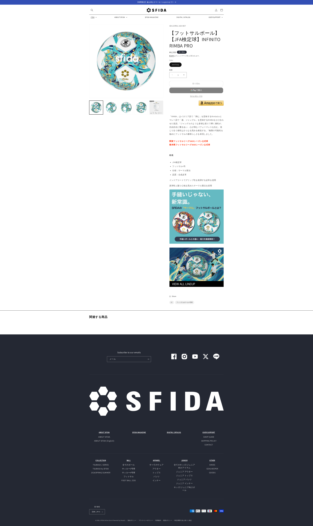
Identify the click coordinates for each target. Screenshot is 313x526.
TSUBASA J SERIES (101, 465)
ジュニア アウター (184, 471)
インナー (156, 480)
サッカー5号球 (128, 468)
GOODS (212, 472)
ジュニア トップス (184, 475)
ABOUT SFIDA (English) (104, 441)
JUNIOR (184, 460)
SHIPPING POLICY (208, 441)
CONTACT (209, 444)
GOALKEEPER (212, 468)
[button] (92, 10)
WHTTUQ (176, 65)
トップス (156, 472)
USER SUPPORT (208, 432)
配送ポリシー (167, 520)
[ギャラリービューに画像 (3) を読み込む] (126, 107)
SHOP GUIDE (208, 437)
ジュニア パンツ (184, 479)
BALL (129, 460)
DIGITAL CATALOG (174, 432)
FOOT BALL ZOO (128, 480)
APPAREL (156, 460)
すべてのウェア (156, 465)
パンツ (156, 476)
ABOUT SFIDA (104, 432)
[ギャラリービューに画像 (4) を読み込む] (141, 107)
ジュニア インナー (184, 483)
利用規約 (158, 520)
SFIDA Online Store (106, 520)
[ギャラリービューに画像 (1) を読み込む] (96, 107)
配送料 (171, 56)
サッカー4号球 (128, 472)
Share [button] (174, 296)
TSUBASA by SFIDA (101, 468)
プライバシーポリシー (146, 520)
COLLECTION (100, 460)
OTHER (212, 460)
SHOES (212, 465)
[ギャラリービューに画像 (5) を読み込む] (156, 107)
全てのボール (129, 465)
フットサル (129, 476)
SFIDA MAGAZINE (139, 432)
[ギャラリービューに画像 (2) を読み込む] (111, 107)
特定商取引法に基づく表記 (183, 520)
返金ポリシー (132, 520)
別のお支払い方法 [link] (196, 96)
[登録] (148, 359)
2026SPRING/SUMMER (100, 472)
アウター (156, 468)
